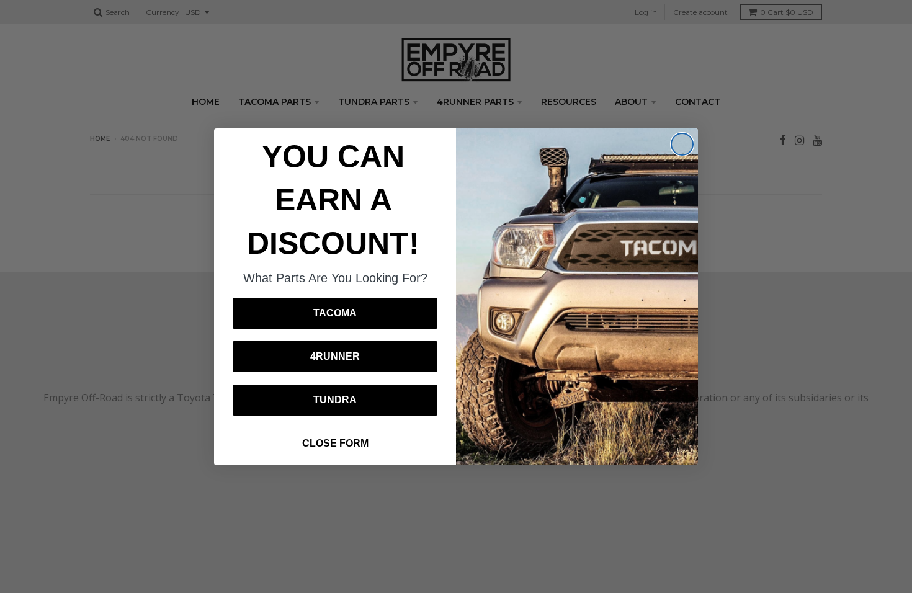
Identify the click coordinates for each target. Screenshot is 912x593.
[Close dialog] (682, 144)
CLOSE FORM (335, 443)
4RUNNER (335, 356)
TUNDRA (335, 400)
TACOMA (335, 313)
